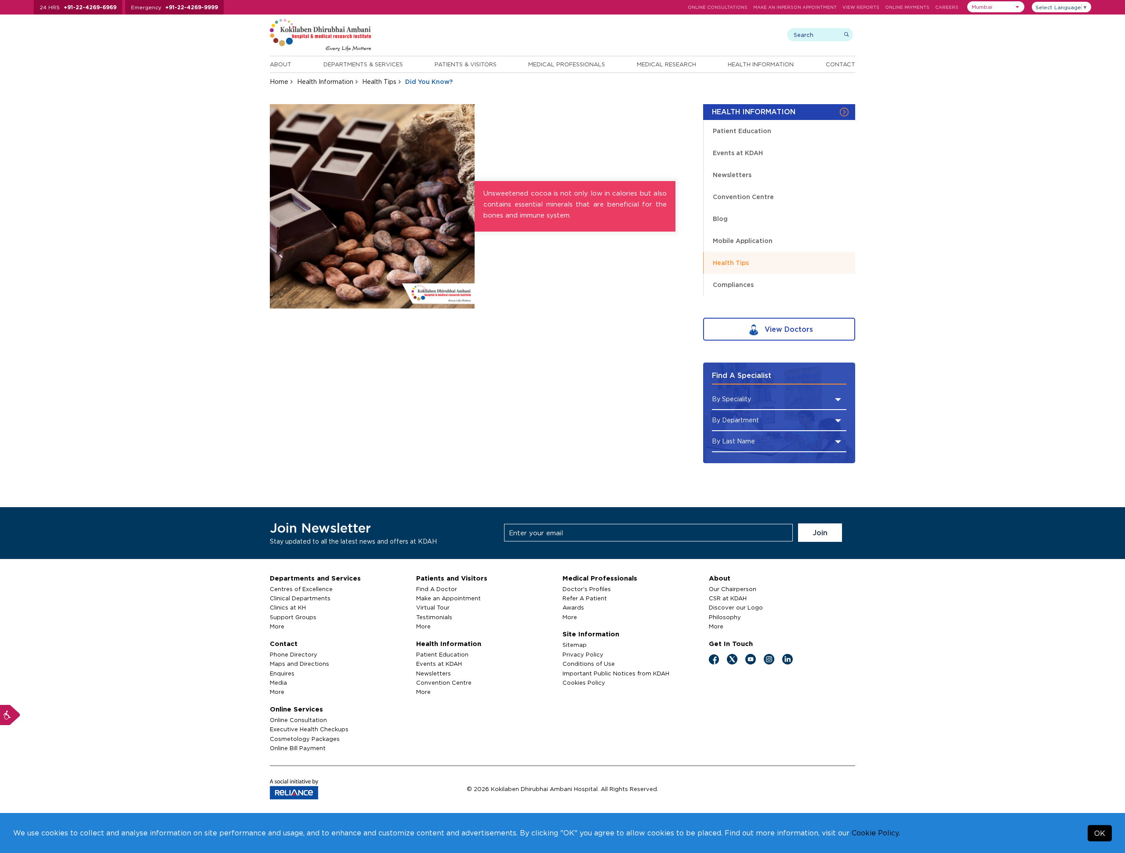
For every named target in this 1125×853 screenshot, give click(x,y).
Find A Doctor (436, 589)
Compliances (733, 284)
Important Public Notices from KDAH (615, 673)
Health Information (761, 64)
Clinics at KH (288, 607)
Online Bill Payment (298, 748)
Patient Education (742, 130)
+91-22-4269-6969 (90, 7)
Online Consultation (298, 720)
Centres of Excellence (301, 589)
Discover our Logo (736, 607)
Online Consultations (718, 7)
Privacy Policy (582, 654)
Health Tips (379, 81)
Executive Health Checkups (309, 729)
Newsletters (732, 174)
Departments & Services (363, 64)
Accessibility (10, 715)
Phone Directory (293, 654)
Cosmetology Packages (305, 739)
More (277, 626)
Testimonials (434, 617)
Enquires (282, 673)
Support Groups (293, 617)
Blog (720, 218)
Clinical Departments (300, 598)
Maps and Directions (299, 664)
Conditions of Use (588, 664)
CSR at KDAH (728, 598)
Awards (573, 607)
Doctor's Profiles (586, 589)
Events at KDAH (738, 152)
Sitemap (574, 645)
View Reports (860, 7)
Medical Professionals (566, 64)
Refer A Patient (584, 598)
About (280, 64)
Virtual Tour (433, 607)
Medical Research (666, 64)
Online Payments (907, 7)
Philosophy (725, 617)
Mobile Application (743, 240)
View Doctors (787, 329)
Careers (946, 7)
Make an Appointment (448, 598)
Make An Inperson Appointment (795, 7)
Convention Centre (743, 196)
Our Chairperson (732, 589)
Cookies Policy (583, 682)
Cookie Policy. (876, 833)
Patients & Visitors (466, 64)
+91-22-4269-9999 (191, 7)
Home (279, 81)
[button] (995, 6)
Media (278, 682)
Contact (840, 64)
